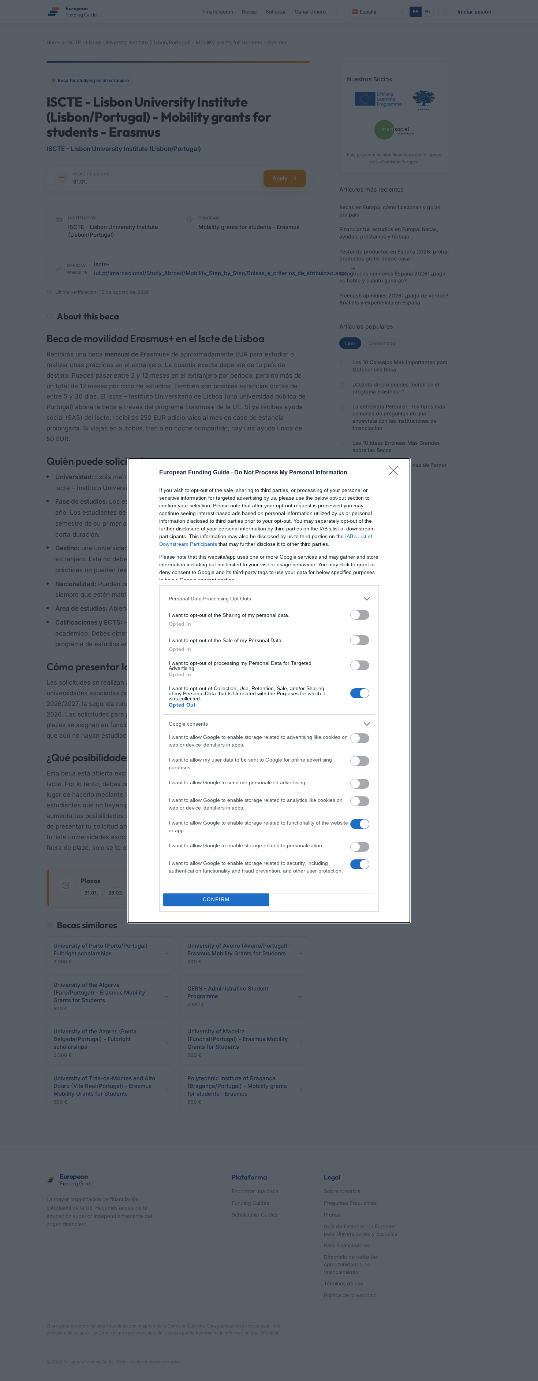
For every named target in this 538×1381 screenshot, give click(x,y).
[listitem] (269, 599)
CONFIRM (216, 899)
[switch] (359, 615)
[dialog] (269, 691)
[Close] (396, 473)
